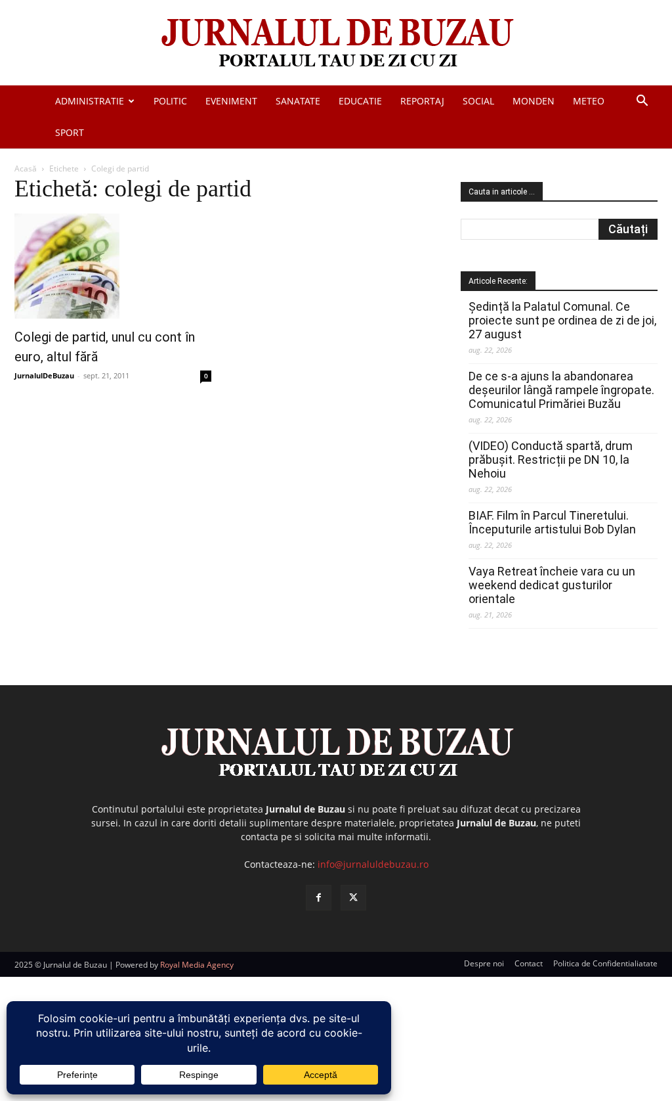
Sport (69, 132)
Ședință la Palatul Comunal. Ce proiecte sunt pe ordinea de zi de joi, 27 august (562, 320)
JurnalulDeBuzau (44, 375)
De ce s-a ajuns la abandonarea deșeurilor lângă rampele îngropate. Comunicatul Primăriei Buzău (561, 390)
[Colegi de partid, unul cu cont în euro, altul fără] (112, 266)
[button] (642, 102)
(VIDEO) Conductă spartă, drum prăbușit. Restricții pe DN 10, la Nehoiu (551, 459)
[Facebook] (318, 897)
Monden (534, 101)
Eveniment (231, 101)
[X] (353, 897)
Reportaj (422, 101)
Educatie (360, 101)
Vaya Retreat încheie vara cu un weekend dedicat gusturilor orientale (552, 585)
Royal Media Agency (197, 964)
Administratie (89, 101)
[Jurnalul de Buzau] (336, 43)
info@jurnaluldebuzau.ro (373, 864)
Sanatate (298, 101)
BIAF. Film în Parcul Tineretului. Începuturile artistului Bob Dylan (552, 522)
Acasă (25, 168)
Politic (170, 101)
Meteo (588, 101)
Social (478, 101)
